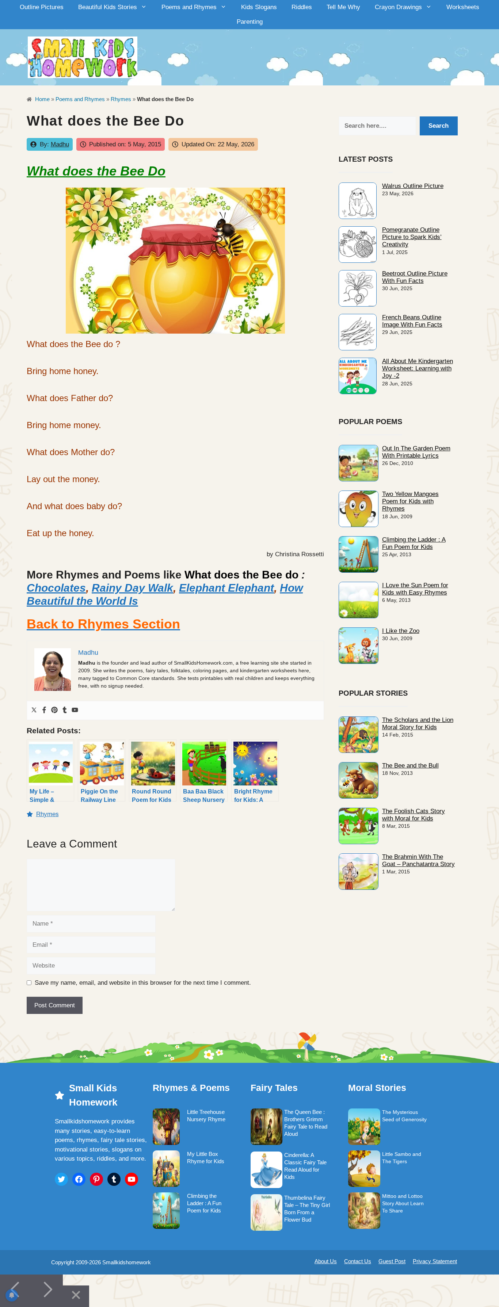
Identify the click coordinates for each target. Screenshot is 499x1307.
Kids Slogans (259, 7)
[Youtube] (75, 710)
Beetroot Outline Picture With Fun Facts (414, 277)
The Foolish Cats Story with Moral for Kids (413, 815)
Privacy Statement (435, 1261)
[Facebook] (44, 710)
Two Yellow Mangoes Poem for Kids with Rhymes (410, 501)
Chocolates (56, 588)
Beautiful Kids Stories (107, 7)
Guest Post (391, 1261)
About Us (326, 1261)
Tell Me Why (343, 7)
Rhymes (121, 99)
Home (42, 99)
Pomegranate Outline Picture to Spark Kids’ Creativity (412, 237)
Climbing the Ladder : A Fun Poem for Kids (414, 543)
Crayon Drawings (398, 7)
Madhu (60, 144)
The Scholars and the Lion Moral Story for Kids (417, 723)
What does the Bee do (241, 575)
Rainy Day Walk (132, 588)
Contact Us (357, 1261)
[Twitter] (34, 710)
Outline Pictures (42, 7)
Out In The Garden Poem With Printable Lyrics (416, 452)
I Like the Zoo (400, 630)
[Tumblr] (64, 710)
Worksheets (462, 7)
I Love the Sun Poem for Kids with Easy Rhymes (415, 589)
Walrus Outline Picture (412, 185)
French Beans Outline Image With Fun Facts (412, 321)
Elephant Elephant (226, 588)
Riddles (302, 7)
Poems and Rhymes (189, 7)
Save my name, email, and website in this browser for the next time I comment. (143, 982)
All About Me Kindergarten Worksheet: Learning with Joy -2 (417, 369)
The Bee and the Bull (410, 765)
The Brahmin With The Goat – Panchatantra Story (418, 860)
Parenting (250, 21)
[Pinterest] (54, 710)
